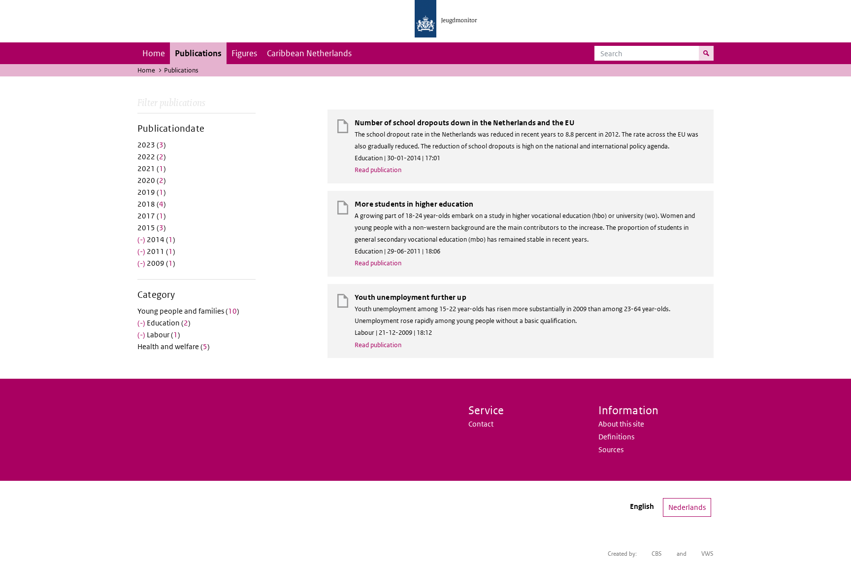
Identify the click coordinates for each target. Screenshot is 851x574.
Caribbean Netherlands (309, 53)
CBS (657, 553)
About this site (621, 424)
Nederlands (687, 507)
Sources (610, 449)
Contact (480, 424)
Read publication (378, 170)
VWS (707, 553)
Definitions (616, 436)
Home (153, 53)
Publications (198, 53)
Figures (244, 53)
